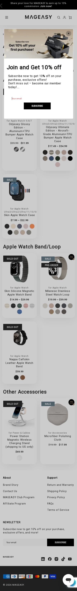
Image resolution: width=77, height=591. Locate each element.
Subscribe (37, 105)
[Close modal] (68, 33)
